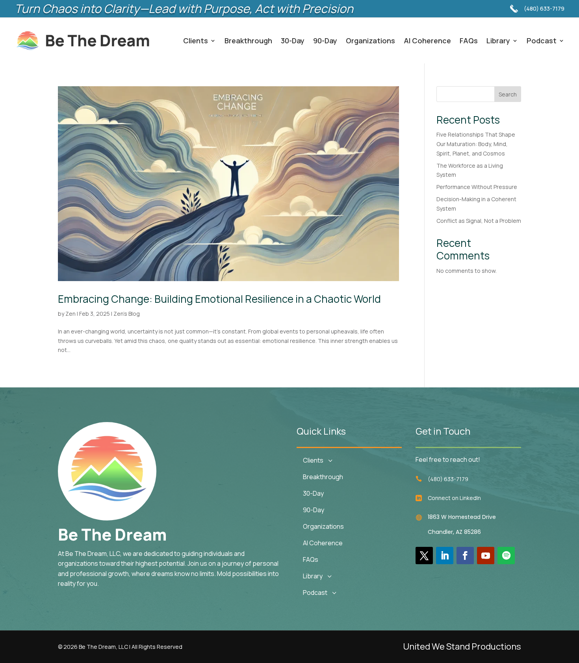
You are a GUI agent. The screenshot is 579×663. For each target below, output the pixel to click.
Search (508, 94)
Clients (195, 40)
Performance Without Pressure (476, 187)
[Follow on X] (424, 555)
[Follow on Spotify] (506, 555)
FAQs (469, 40)
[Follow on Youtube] (485, 555)
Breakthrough (248, 40)
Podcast (542, 40)
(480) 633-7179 (544, 8)
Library (498, 40)
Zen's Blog (126, 313)
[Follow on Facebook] (465, 555)
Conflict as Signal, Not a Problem (478, 220)
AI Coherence (427, 40)
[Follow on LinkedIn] (444, 555)
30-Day (292, 40)
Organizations (370, 40)
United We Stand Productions (462, 646)
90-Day (325, 40)
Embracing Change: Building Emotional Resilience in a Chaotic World (219, 299)
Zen (70, 313)
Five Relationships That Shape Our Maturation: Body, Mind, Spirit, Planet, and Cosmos (475, 144)
